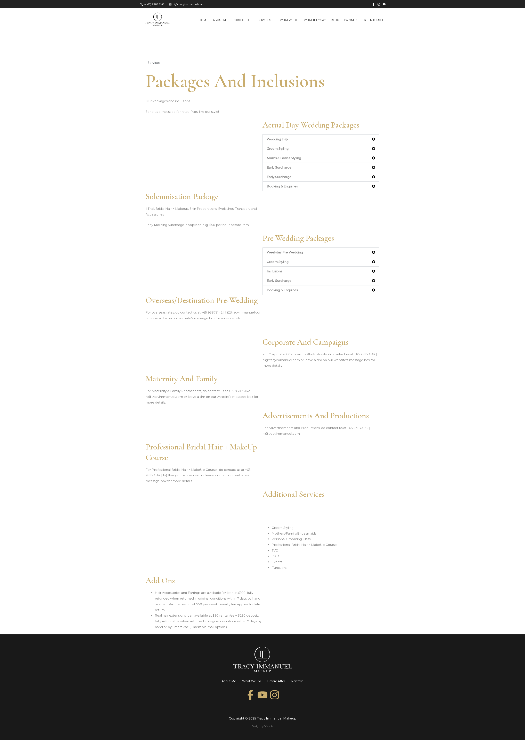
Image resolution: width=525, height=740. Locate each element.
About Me (229, 681)
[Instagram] (378, 4)
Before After (276, 681)
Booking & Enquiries (282, 186)
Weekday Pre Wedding (285, 252)
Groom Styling (278, 149)
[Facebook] (373, 4)
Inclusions (274, 271)
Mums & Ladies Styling (284, 158)
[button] (321, 139)
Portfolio (297, 681)
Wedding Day (277, 139)
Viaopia (268, 726)
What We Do (251, 681)
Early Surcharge (279, 167)
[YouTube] (384, 4)
